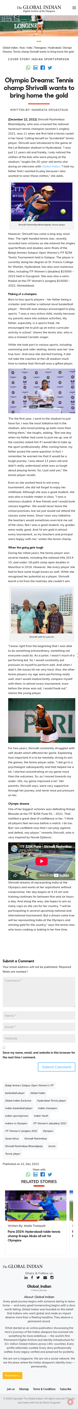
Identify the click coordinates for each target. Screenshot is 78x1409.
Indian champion (47, 1108)
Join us (11, 1389)
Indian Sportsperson (50, 59)
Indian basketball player (18, 1108)
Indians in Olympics (16, 1123)
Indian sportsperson (16, 1115)
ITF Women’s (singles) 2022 (21, 1131)
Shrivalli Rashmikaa (35, 1138)
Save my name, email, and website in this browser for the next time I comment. (39, 1055)
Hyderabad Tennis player (51, 1100)
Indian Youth (41, 1115)
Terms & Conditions (44, 1389)
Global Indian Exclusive (18, 1100)
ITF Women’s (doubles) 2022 (49, 1123)
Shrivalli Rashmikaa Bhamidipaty (24, 1146)
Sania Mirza (12, 1138)
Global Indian (37, 1093)
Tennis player (12, 1153)
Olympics (48, 1131)
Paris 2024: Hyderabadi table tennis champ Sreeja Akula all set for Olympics (34, 1236)
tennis (51, 1146)
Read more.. (12, 1375)
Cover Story (19, 59)
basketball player (14, 1093)
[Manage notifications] (70, 1402)
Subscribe (65, 1389)
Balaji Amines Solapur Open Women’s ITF (29, 1085)
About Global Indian (39, 1297)
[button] (39, 41)
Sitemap (24, 1389)
